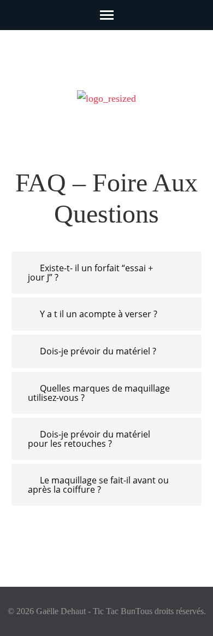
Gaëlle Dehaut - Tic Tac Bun (85, 611)
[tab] (106, 273)
